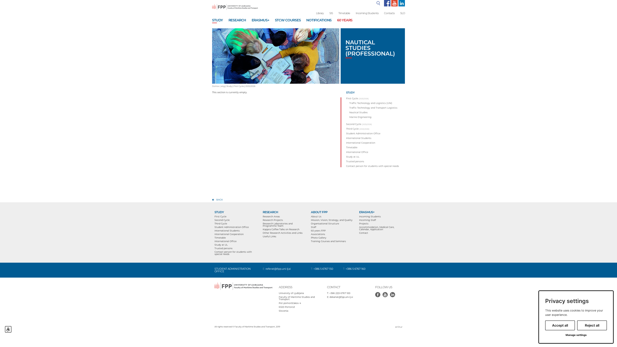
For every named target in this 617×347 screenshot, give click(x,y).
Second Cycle (222, 220)
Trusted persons (223, 248)
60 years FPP (318, 230)
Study (229, 86)
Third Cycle (221, 223)
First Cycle (239, 86)
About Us (316, 216)
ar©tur (398, 326)
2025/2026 (250, 86)
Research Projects (273, 220)
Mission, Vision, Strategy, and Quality (332, 220)
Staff (313, 227)
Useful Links (269, 236)
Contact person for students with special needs (233, 253)
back (219, 199)
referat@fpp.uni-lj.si (278, 268)
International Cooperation (229, 234)
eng (223, 86)
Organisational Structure (325, 223)
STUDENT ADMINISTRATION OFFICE (233, 270)
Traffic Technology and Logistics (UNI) (370, 103)
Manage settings (576, 335)
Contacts (389, 13)
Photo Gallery (318, 237)
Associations (318, 234)
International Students (227, 230)
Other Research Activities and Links (283, 232)
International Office (226, 241)
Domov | (216, 86)
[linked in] (393, 292)
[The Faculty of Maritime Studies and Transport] (235, 4)
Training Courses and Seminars (328, 241)
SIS (331, 13)
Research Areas (271, 216)
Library (320, 13)
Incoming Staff (367, 220)
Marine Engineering (360, 117)
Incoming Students (367, 13)
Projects (363, 223)
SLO (402, 13)
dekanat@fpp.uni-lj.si (341, 297)
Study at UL (221, 244)
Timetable (344, 13)
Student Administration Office (232, 227)
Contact (363, 232)
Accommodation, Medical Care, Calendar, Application (376, 228)
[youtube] (394, 3)
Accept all (560, 325)
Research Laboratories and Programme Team (278, 224)
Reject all (592, 325)
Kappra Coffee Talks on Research (281, 229)
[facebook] (386, 3)
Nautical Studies (358, 112)
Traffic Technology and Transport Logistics (373, 108)
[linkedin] (401, 3)
